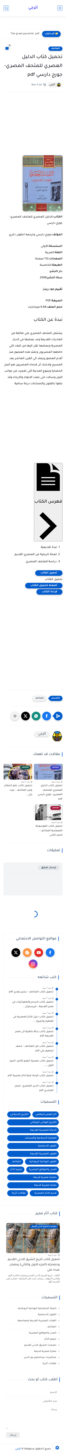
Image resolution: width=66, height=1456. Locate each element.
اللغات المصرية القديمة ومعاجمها (37, 1320)
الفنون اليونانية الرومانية (42, 1161)
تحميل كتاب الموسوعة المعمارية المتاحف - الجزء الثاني (49, 831)
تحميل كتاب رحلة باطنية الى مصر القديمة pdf (34, 1034)
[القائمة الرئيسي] (59, 8)
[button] (46, 716)
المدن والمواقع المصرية (42, 1169)
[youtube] (38, 952)
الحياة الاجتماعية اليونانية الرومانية (37, 1308)
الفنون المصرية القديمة (43, 1154)
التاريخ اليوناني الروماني (43, 1122)
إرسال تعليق (48, 867)
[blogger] (27, 952)
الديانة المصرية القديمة (43, 1130)
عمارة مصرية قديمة (45, 1185)
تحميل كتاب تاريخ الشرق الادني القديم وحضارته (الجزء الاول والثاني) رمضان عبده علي (34, 1265)
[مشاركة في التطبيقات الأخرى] (15, 716)
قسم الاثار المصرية (45, 1193)
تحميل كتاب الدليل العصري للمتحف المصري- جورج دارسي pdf (50, 792)
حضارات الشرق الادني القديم (40, 1345)
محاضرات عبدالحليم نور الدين (40, 1357)
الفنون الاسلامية (47, 1146)
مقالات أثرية (19, 1193)
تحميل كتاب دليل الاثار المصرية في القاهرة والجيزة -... (33, 1019)
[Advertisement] (33, 128)
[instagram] (33, 964)
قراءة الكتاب (49, 592)
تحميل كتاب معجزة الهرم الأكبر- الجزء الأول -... (32, 1063)
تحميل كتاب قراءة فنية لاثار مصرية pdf (31, 1075)
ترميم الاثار (16, 1169)
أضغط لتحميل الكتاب (43, 585)
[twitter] (15, 952)
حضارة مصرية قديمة (44, 1177)
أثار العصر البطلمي (45, 1114)
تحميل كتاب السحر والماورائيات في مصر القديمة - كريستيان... (33, 1004)
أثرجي (33, 8)
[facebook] (50, 952)
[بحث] (6, 8)
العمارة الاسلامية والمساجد (40, 1138)
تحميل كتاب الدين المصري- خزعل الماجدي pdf (34, 1088)
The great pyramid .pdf (25, 34)
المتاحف (55, 48)
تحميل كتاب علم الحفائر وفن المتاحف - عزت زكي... (18, 790)
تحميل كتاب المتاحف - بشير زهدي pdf (31, 992)
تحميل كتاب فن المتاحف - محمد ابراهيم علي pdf (34, 1048)
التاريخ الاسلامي (19, 1114)
